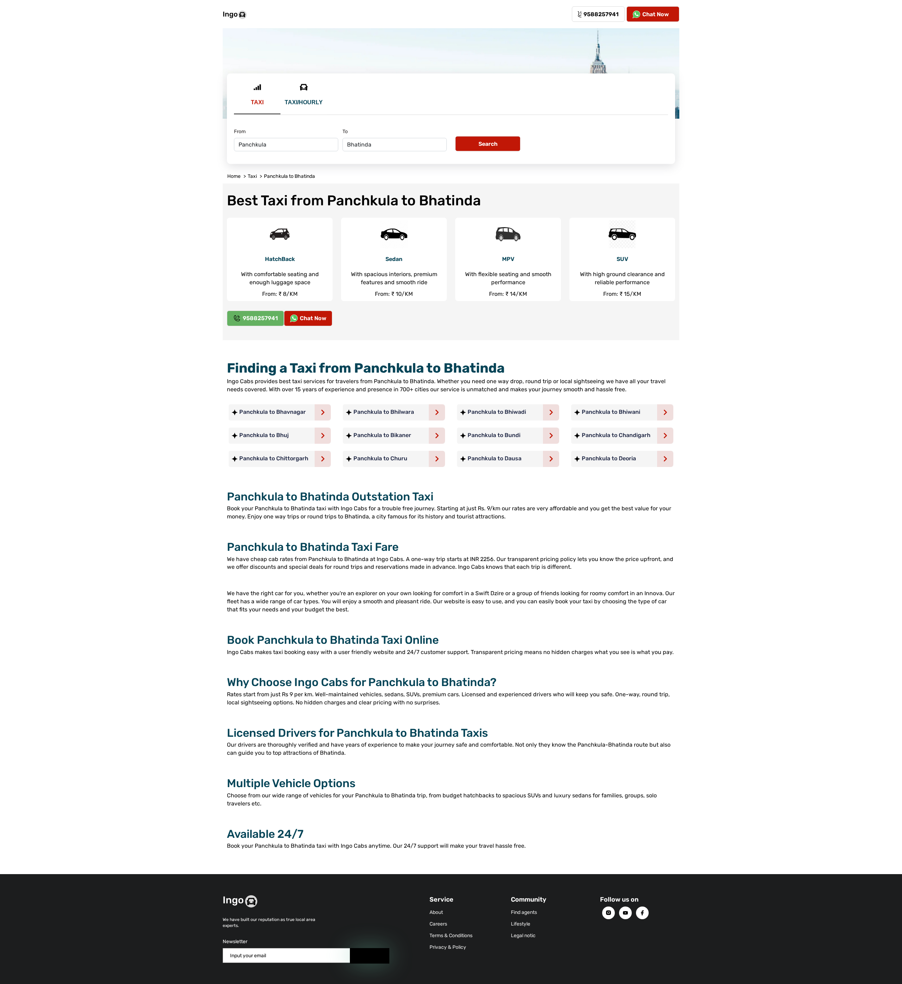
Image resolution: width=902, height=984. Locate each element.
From (240, 132)
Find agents (524, 912)
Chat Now (655, 14)
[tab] (257, 98)
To (345, 132)
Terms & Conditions (451, 936)
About (436, 912)
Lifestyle (520, 924)
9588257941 (601, 14)
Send (369, 955)
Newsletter (235, 942)
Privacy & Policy (448, 947)
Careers (438, 924)
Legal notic (523, 936)
